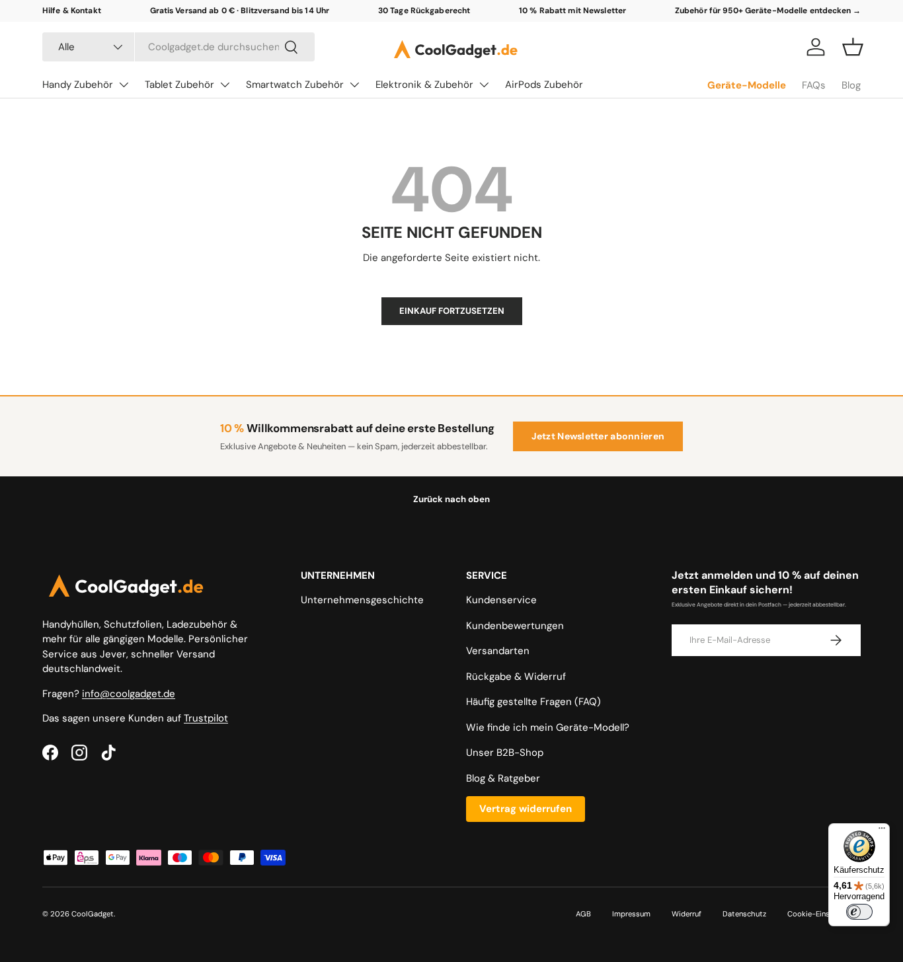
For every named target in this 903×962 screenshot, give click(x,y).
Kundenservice (501, 600)
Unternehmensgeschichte (362, 600)
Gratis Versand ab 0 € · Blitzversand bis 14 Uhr (240, 10)
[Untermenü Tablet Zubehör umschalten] (225, 84)
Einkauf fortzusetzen (451, 310)
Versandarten (498, 650)
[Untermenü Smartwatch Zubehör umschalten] (354, 84)
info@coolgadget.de (128, 693)
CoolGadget (92, 913)
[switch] (859, 912)
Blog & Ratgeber (503, 778)
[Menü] (882, 831)
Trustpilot (206, 718)
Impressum (631, 913)
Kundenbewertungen (515, 625)
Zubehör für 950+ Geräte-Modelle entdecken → (768, 10)
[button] (852, 46)
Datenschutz (744, 913)
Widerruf (686, 913)
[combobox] (178, 46)
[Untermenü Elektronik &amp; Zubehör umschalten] (484, 84)
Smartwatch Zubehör (295, 84)
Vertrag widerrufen (525, 808)
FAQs (814, 85)
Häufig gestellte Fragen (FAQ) (533, 701)
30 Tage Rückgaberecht (424, 10)
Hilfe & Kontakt (71, 10)
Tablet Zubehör (179, 84)
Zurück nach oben (451, 499)
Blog (851, 85)
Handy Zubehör (77, 84)
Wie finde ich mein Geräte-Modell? (547, 727)
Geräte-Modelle (746, 85)
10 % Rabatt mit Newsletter (572, 10)
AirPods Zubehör (544, 84)
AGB (583, 913)
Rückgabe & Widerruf (516, 676)
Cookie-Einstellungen (824, 913)
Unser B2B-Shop (504, 752)
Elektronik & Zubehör (424, 84)
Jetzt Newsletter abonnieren (598, 436)
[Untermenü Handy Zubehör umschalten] (124, 84)
